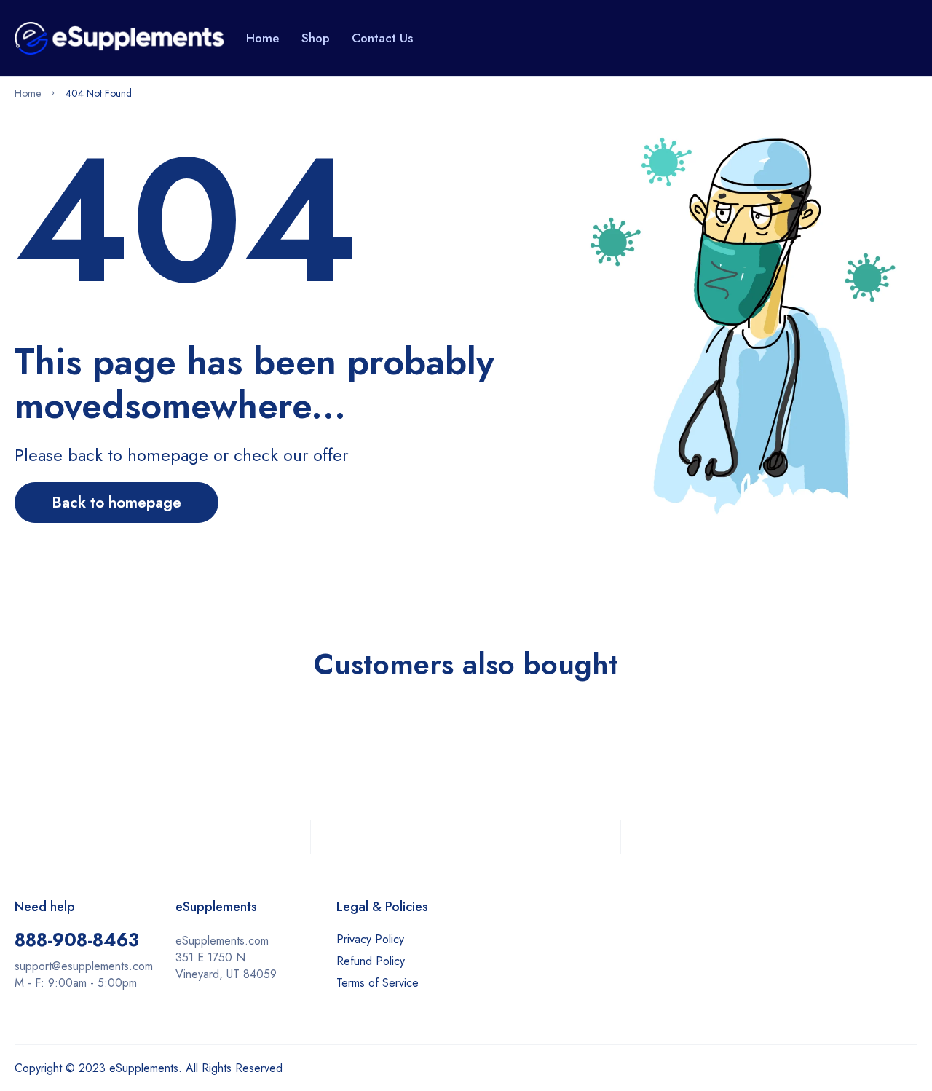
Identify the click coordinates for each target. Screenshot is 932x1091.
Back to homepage (116, 502)
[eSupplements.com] (119, 38)
